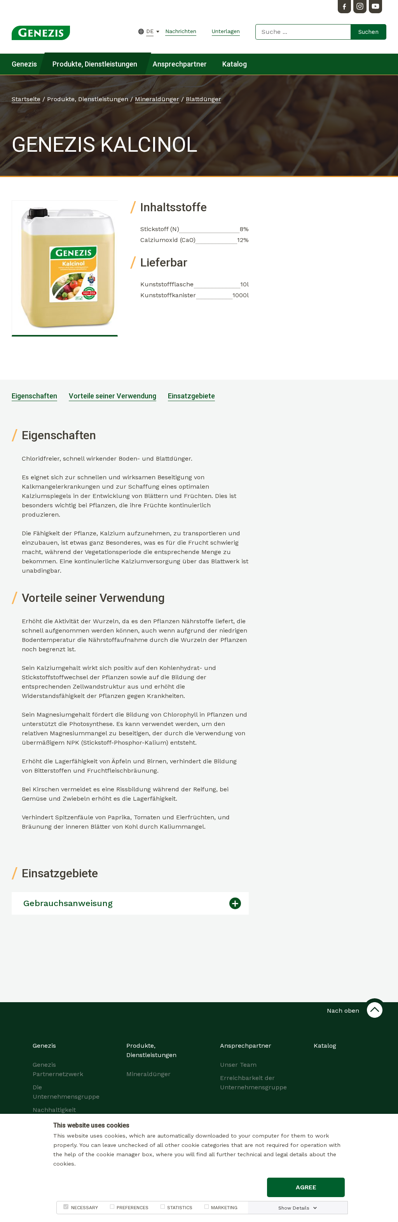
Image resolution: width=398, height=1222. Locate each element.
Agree (306, 1187)
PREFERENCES (132, 1207)
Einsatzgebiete (191, 396)
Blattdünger (203, 99)
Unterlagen (226, 31)
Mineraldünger (157, 99)
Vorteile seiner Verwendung (112, 396)
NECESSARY (84, 1207)
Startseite (26, 99)
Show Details (293, 1208)
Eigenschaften (34, 396)
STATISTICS (179, 1207)
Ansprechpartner (180, 64)
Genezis (24, 64)
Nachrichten (180, 31)
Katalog (234, 64)
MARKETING (224, 1207)
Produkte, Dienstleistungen (94, 64)
